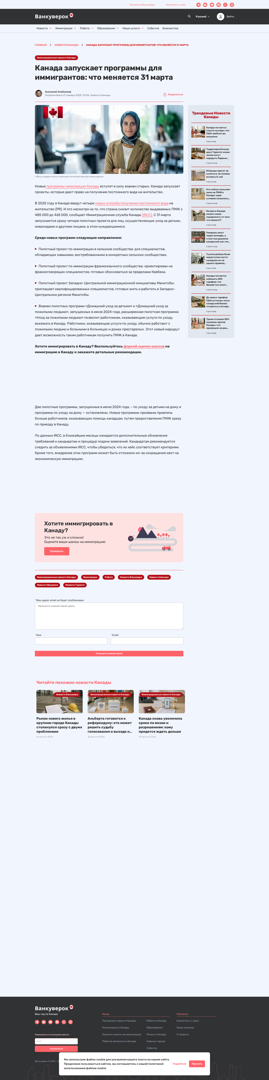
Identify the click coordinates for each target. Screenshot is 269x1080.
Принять (197, 1063)
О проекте (183, 1034)
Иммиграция (63, 28)
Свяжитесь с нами (175, 4)
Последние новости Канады (119, 1020)
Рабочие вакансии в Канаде (119, 1041)
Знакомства (170, 28)
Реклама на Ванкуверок (142, 4)
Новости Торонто (75, 585)
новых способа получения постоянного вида (131, 203)
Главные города (155, 1041)
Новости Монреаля (47, 585)
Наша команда (185, 1027)
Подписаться (56, 1049)
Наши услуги (131, 28)
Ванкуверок (41, 1061)
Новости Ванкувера (131, 577)
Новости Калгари (159, 577)
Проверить (56, 551)
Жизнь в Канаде (156, 1034)
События (153, 28)
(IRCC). (147, 215)
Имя (38, 635)
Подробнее (179, 1063)
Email (115, 635)
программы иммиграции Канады (72, 186)
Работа (85, 28)
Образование (106, 28)
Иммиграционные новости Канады (56, 57)
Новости (42, 28)
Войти (230, 16)
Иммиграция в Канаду (115, 1027)
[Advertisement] (109, 377)
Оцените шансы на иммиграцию (121, 1034)
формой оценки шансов (144, 346)
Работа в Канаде (156, 1020)
